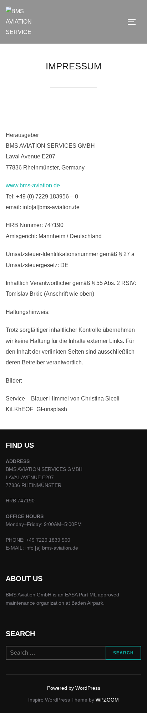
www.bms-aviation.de (33, 185)
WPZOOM (107, 700)
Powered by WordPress (73, 688)
